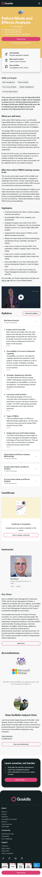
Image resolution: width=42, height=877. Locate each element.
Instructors (5, 816)
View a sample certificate (21, 535)
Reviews (4, 821)
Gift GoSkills (5, 826)
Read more (21, 643)
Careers (4, 814)
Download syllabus (31, 313)
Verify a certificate (7, 853)
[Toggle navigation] (39, 3)
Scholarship (5, 836)
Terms (3, 824)
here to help (6, 280)
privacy (9, 824)
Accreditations (6, 819)
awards (14, 819)
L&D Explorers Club (8, 834)
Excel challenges (7, 839)
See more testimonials (21, 744)
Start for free (19, 780)
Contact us (5, 846)
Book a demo (6, 848)
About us (4, 812)
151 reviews (18, 26)
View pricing (21, 39)
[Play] (21, 297)
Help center (5, 851)
